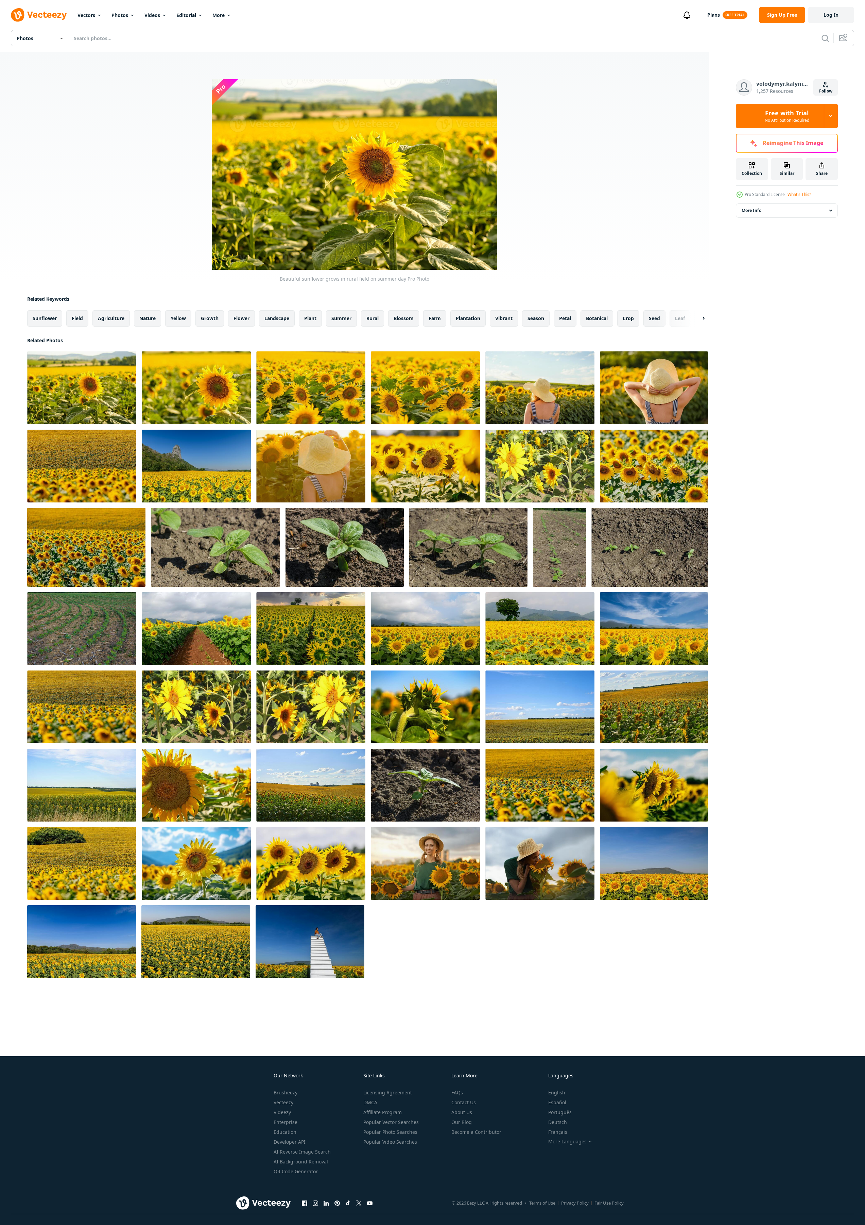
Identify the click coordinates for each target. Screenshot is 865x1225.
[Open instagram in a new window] (315, 1203)
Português (560, 1112)
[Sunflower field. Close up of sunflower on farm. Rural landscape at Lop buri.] (654, 628)
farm (435, 318)
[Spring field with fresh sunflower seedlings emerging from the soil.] (559, 547)
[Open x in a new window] (359, 1203)
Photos (119, 15)
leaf (680, 318)
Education (285, 1132)
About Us (461, 1112)
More (218, 15)
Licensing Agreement (387, 1092)
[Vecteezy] (39, 15)
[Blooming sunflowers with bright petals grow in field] (310, 387)
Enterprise (285, 1122)
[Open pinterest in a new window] (337, 1203)
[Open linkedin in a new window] (326, 1203)
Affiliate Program (382, 1112)
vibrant (504, 318)
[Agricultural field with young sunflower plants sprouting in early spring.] (215, 547)
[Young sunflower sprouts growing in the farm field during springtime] (649, 547)
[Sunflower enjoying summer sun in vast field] (196, 863)
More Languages (567, 1141)
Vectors (86, 15)
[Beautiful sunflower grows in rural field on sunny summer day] (81, 387)
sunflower (45, 318)
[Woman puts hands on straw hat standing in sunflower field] (654, 387)
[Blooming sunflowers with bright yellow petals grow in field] (425, 387)
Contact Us (463, 1102)
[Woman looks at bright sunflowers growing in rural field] (310, 466)
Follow (825, 91)
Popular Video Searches (390, 1142)
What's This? (799, 194)
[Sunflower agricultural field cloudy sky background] (539, 707)
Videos (152, 15)
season (535, 318)
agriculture (111, 318)
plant (310, 318)
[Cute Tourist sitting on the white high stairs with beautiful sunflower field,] (310, 941)
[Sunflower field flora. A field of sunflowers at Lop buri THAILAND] (425, 628)
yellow (178, 318)
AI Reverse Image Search (302, 1151)
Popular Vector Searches (391, 1122)
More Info (751, 210)
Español (557, 1102)
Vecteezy (283, 1102)
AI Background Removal (301, 1161)
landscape (276, 318)
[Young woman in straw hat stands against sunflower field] (539, 387)
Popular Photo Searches (390, 1132)
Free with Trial (787, 116)
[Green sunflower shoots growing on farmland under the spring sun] (345, 547)
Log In (831, 15)
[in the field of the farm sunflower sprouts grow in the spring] (468, 547)
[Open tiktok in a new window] (348, 1203)
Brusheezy (285, 1092)
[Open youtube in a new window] (370, 1203)
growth (210, 318)
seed (654, 318)
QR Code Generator (296, 1171)
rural (372, 318)
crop (628, 318)
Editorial (186, 15)
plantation (468, 318)
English (556, 1092)
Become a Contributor (476, 1132)
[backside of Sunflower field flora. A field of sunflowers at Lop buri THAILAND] (310, 628)
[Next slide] (698, 318)
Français (557, 1132)
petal (565, 318)
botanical (597, 318)
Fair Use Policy (609, 1203)
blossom (404, 318)
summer (341, 318)
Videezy (282, 1112)
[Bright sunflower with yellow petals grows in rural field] (196, 387)
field (77, 318)
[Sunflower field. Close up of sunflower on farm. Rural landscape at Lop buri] (539, 628)
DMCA (370, 1102)
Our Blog (461, 1122)
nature (147, 318)
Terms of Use (542, 1203)
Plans (713, 15)
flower (241, 318)
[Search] (825, 38)
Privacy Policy (575, 1203)
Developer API (290, 1142)
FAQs (457, 1092)
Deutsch (557, 1122)
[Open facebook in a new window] (304, 1203)
